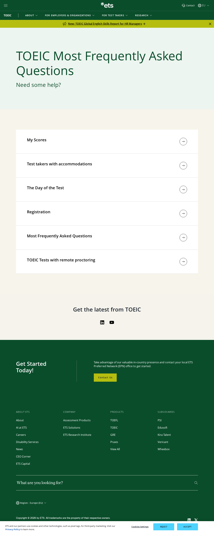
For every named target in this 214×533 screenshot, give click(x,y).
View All (115, 449)
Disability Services (27, 442)
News (19, 449)
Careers (21, 435)
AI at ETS (21, 427)
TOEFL (114, 420)
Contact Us (105, 377)
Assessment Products (77, 420)
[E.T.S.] (107, 5)
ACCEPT (187, 526)
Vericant (163, 442)
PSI (160, 420)
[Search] (196, 483)
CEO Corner (23, 456)
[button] (31, 15)
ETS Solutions (71, 427)
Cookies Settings (139, 526)
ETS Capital (23, 464)
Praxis (114, 442)
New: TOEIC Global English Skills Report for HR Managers (105, 24)
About (20, 420)
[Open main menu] (6, 6)
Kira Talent (164, 435)
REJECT (163, 526)
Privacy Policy (12, 529)
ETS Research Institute (77, 435)
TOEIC (114, 427)
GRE (113, 435)
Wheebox (164, 449)
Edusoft (162, 427)
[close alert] (210, 24)
